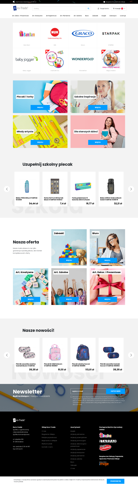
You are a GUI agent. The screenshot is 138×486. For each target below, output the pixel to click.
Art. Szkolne (78, 16)
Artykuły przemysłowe (79, 437)
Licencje (123, 16)
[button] (131, 189)
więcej (40, 107)
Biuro (87, 16)
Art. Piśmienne (65, 16)
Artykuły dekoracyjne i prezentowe (79, 445)
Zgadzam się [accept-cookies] (115, 481)
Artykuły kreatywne (77, 452)
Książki (104, 16)
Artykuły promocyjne (78, 441)
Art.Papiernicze (51, 16)
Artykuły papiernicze (78, 449)
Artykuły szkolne (76, 459)
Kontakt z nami (47, 447)
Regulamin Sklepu (48, 434)
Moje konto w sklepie (49, 441)
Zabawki (95, 16)
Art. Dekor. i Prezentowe (20, 16)
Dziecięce (113, 16)
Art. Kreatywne (37, 16)
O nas (44, 431)
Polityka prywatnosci (49, 437)
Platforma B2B (47, 444)
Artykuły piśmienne (77, 434)
